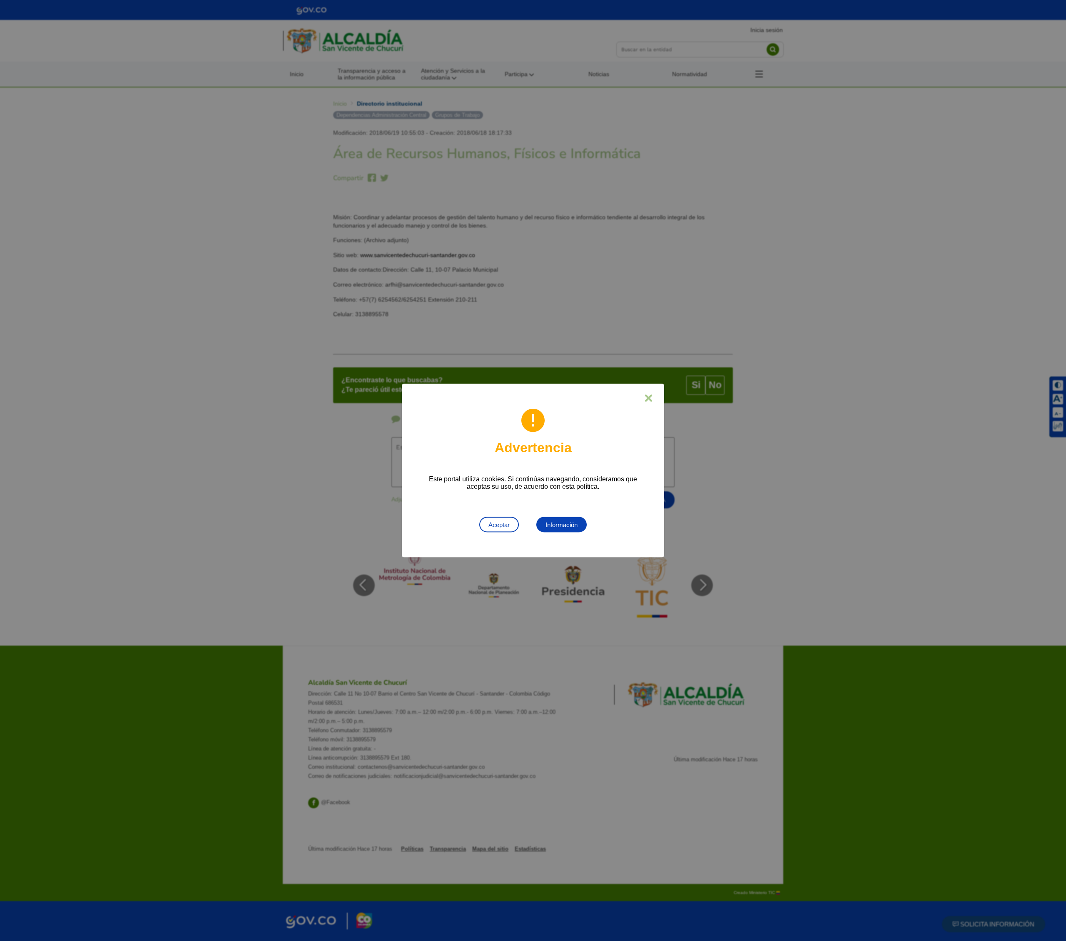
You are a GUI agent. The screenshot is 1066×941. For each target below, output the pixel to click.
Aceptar (499, 524)
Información (561, 524)
